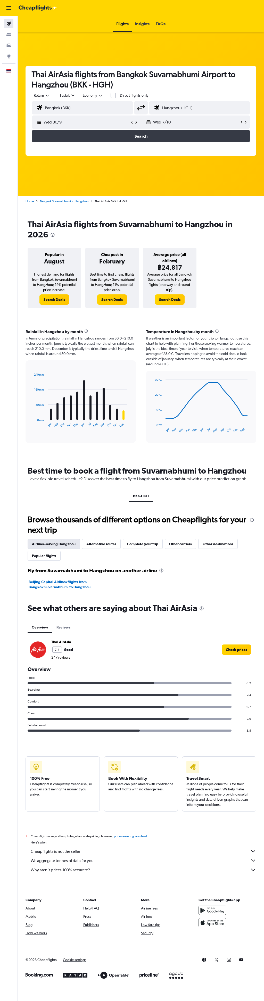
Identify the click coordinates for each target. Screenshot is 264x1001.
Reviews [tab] (63, 627)
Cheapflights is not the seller (55, 851)
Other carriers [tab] (180, 544)
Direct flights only (134, 95)
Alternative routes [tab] (101, 544)
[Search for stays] (8, 34)
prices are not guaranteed (130, 836)
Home (30, 201)
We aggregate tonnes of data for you (62, 860)
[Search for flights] (8, 24)
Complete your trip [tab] (142, 544)
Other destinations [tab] (218, 544)
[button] (8, 8)
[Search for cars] (8, 45)
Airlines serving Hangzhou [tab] (54, 544)
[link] (54, 299)
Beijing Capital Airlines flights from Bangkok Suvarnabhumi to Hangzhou (59, 584)
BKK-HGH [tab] (141, 496)
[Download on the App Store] (212, 922)
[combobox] (93, 95)
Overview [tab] (40, 627)
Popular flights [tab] (44, 556)
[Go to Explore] (8, 56)
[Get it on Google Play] (212, 910)
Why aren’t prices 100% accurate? (60, 869)
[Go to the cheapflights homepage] (38, 8)
